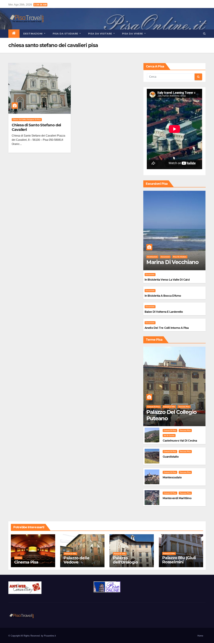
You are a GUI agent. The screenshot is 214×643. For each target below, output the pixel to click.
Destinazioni (33, 33)
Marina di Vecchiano (172, 262)
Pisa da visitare (100, 33)
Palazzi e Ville (169, 407)
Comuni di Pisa (153, 407)
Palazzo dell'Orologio (125, 560)
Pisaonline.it (50, 635)
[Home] (14, 33)
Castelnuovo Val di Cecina (180, 440)
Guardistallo (171, 456)
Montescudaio (172, 477)
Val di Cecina (169, 435)
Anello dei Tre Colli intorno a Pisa (167, 327)
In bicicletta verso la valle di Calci (167, 279)
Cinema (18, 558)
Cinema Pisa (26, 562)
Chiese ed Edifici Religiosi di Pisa (27, 119)
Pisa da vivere (133, 33)
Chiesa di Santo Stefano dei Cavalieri (36, 127)
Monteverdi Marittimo (177, 498)
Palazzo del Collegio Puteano (171, 415)
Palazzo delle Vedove (76, 560)
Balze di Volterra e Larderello (164, 311)
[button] (204, 33)
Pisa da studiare (66, 33)
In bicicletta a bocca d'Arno (163, 295)
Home (200, 635)
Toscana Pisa (184, 407)
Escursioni (165, 257)
